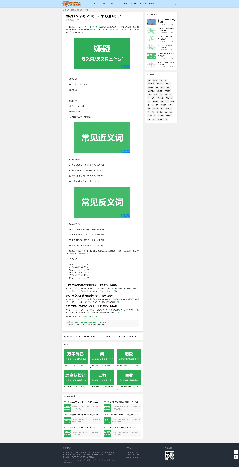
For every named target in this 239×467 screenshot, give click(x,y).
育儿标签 (106, 460)
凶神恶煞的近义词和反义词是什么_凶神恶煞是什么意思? (124, 336)
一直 (170, 105)
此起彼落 (167, 91)
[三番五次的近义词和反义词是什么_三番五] (67, 408)
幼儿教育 (134, 4)
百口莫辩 (160, 119)
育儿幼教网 (66, 10)
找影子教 (155, 108)
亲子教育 (124, 4)
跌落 (160, 80)
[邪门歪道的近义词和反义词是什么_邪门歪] (107, 433)
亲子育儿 (93, 4)
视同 (157, 105)
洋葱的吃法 (160, 84)
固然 (153, 98)
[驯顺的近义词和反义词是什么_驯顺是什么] (107, 420)
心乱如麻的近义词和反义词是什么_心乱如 (84, 427)
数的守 (150, 94)
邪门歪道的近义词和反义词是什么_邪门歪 (124, 427)
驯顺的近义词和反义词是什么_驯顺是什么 (124, 415)
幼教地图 (111, 460)
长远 (160, 94)
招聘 (168, 87)
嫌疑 (96, 317)
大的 (162, 108)
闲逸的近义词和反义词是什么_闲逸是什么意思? (79, 336)
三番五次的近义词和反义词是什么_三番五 (84, 402)
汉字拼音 (80, 10)
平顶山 (150, 115)
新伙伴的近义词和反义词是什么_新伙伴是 (124, 402)
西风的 (168, 84)
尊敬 (172, 101)
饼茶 (149, 108)
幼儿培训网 (127, 251)
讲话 (157, 87)
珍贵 (167, 101)
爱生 (154, 119)
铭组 (153, 112)
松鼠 (155, 94)
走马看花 (159, 112)
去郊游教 (150, 87)
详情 (115, 291)
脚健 (166, 112)
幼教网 (65, 462)
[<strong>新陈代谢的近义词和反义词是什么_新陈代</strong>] (67, 420)
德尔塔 (163, 87)
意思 (137, 30)
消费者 (155, 80)
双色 (171, 112)
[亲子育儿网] (72, 6)
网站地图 (69, 462)
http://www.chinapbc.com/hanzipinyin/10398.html (90, 322)
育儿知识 (114, 4)
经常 (149, 80)
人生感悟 (163, 105)
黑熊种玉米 (151, 84)
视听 (149, 101)
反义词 (85, 317)
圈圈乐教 (168, 108)
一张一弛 (155, 101)
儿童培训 (143, 4)
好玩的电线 (151, 91)
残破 (162, 101)
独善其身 (159, 91)
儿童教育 (103, 4)
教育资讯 (152, 4)
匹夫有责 (160, 115)
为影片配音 (160, 98)
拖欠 (149, 119)
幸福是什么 (169, 98)
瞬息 (166, 94)
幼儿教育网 (93, 27)
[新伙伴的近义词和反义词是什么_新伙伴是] (107, 408)
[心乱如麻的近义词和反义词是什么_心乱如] (67, 433)
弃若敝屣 (168, 115)
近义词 (91, 317)
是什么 (75, 30)
